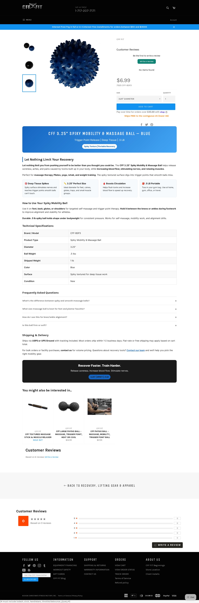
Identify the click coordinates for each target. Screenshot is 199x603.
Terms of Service (123, 578)
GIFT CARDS (59, 574)
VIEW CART (120, 565)
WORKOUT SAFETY (62, 569)
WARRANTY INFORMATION (96, 569)
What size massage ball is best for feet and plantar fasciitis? (99, 308)
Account (173, 20)
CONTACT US (90, 574)
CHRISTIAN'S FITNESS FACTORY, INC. (42, 596)
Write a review (147, 61)
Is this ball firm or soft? (99, 325)
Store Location (153, 569)
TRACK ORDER (122, 574)
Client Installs (152, 574)
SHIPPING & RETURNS (95, 565)
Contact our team (136, 350)
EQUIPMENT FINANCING (65, 565)
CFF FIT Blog (59, 578)
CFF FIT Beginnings (155, 565)
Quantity (167, 93)
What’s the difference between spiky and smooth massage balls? (99, 300)
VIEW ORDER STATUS (125, 569)
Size (118, 93)
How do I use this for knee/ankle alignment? (99, 317)
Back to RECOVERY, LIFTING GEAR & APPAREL (100, 485)
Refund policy (121, 582)
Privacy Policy (77, 596)
